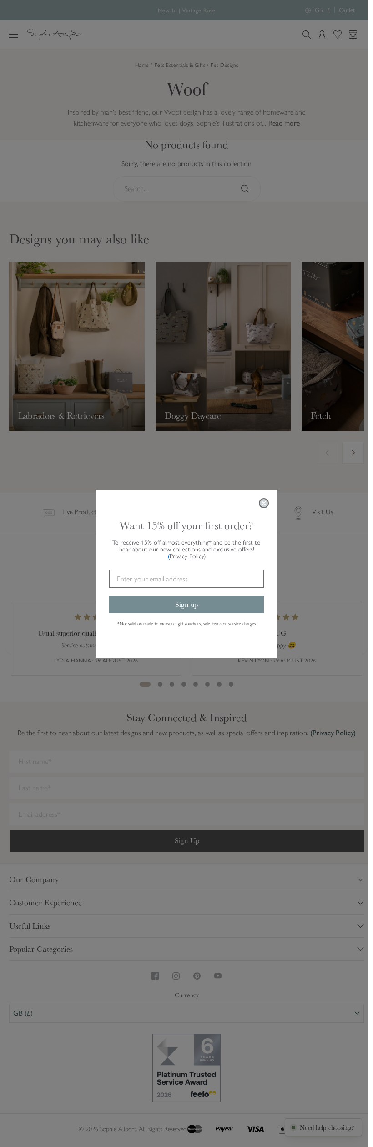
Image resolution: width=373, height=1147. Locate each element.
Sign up (186, 604)
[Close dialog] (263, 503)
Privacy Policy (188, 556)
